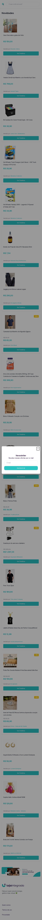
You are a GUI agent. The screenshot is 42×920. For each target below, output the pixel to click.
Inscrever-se (21, 468)
